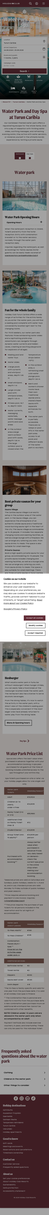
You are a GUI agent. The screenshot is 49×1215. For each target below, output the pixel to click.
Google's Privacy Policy (15, 609)
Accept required (35, 633)
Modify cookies (36, 625)
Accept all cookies (34, 618)
